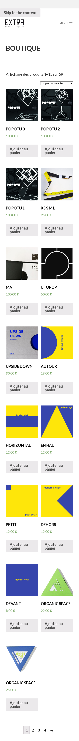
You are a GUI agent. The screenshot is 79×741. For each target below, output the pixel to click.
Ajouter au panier (19, 150)
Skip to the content (20, 12)
